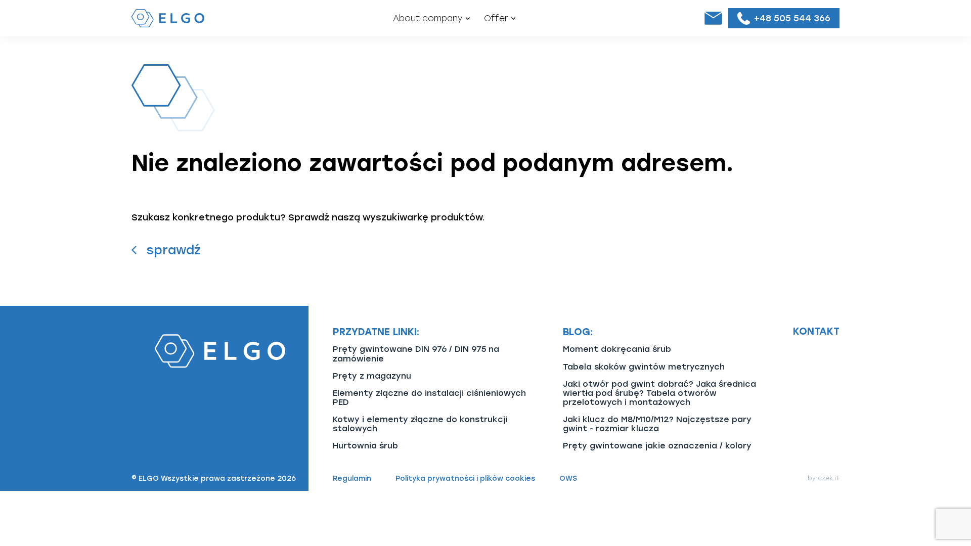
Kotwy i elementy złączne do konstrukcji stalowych (420, 424)
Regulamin (352, 479)
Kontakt (816, 331)
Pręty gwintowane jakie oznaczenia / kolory (657, 445)
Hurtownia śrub (365, 445)
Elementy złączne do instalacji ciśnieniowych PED (429, 397)
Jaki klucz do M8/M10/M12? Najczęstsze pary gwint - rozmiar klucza (657, 424)
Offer (496, 18)
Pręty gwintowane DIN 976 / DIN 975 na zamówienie (416, 353)
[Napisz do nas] (713, 18)
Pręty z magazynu (372, 376)
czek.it (829, 478)
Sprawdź (173, 250)
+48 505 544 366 (792, 18)
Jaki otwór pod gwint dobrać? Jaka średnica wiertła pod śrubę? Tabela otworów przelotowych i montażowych (659, 393)
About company (428, 18)
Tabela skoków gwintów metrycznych (644, 367)
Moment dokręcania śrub (617, 349)
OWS (568, 479)
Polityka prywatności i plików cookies (465, 479)
